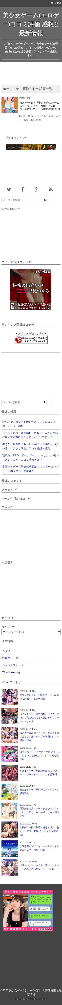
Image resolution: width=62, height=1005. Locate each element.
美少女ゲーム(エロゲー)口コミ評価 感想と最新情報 (31, 24)
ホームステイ (44, 116)
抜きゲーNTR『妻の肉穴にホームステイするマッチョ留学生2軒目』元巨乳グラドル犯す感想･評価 (39, 105)
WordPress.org (11, 672)
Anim (33, 116)
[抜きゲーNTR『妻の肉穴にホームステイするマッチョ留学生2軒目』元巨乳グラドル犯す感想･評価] (9, 99)
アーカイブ (8, 498)
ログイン (7, 651)
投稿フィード (10, 658)
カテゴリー (8, 626)
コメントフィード (12, 665)
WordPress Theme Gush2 (31, 998)
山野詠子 (38, 119)
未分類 (26, 116)
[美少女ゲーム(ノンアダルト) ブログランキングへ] (31, 337)
